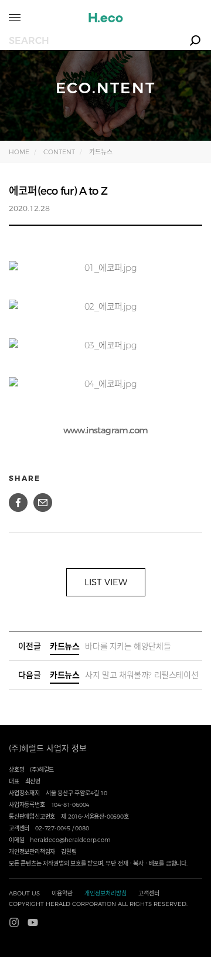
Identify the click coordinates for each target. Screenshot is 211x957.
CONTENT (59, 152)
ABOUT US (24, 893)
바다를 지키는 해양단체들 (110, 646)
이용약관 (62, 893)
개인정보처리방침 (105, 893)
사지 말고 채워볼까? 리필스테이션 (124, 675)
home (19, 152)
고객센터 (148, 893)
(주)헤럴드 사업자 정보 (48, 748)
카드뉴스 (101, 152)
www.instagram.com (105, 430)
